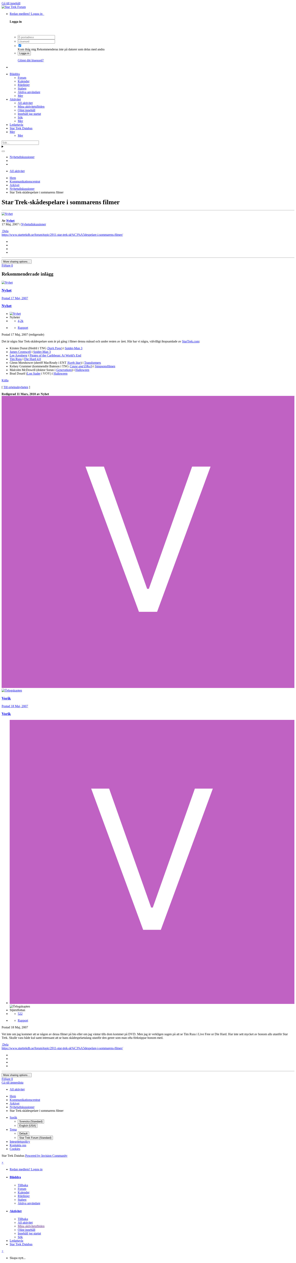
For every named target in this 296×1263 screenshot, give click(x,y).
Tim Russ (16, 359)
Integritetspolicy (20, 1141)
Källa (5, 380)
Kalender (23, 81)
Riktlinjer (24, 85)
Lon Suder (33, 373)
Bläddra (15, 74)
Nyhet (10, 220)
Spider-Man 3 (73, 348)
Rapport (23, 327)
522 (20, 1013)
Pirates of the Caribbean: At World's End (55, 355)
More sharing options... (16, 261)
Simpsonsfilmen (105, 366)
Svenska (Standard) (30, 1121)
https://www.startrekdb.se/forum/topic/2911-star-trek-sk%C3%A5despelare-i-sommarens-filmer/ (62, 234)
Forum (22, 77)
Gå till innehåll (11, 3)
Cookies (15, 1149)
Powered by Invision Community (46, 1155)
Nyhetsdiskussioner (33, 224)
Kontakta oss (18, 1145)
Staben (22, 88)
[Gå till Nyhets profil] (7, 214)
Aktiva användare (29, 92)
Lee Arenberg (18, 355)
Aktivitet (15, 99)
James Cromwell (20, 352)
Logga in (24, 53)
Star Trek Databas (21, 128)
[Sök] (3, 151)
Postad (15, 298)
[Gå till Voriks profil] (148, 687)
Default (23, 1133)
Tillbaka (23, 1185)
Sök (20, 117)
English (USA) (27, 1125)
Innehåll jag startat (29, 113)
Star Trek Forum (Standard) (35, 1137)
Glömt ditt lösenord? (31, 60)
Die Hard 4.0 (32, 359)
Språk (13, 1117)
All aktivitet (25, 103)
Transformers (92, 362)
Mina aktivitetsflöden (31, 106)
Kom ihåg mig (27, 49)
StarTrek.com (190, 341)
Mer (20, 95)
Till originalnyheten (15, 387)
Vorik (6, 714)
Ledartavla (16, 124)
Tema (13, 1129)
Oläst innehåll (26, 110)
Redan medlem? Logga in (27, 13)
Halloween (82, 370)
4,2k (20, 321)
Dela (5, 231)
